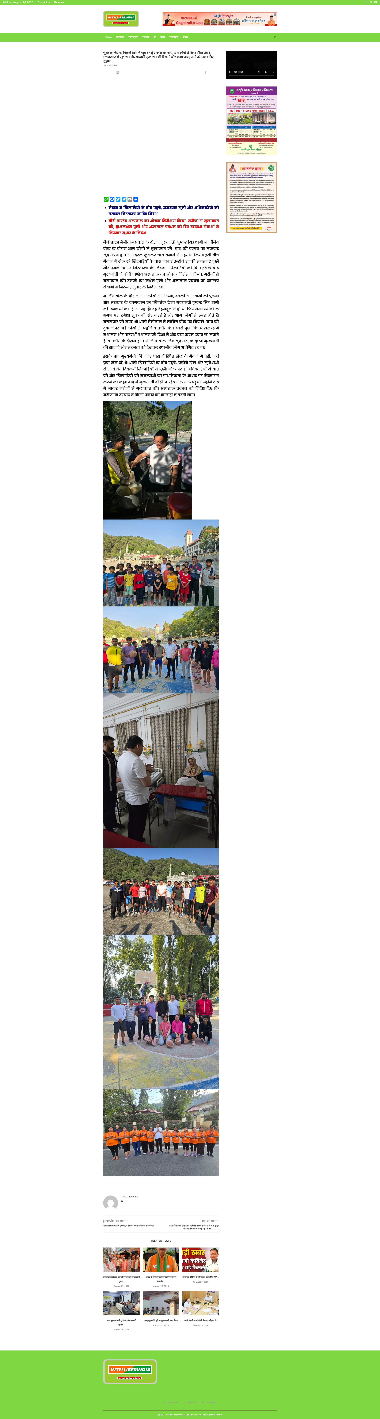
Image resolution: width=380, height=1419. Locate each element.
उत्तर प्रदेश (133, 37)
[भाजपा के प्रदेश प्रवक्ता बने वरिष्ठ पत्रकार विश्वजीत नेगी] (161, 1260)
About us (58, 2)
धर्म (154, 37)
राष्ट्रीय (145, 37)
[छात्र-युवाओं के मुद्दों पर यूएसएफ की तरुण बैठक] (161, 1303)
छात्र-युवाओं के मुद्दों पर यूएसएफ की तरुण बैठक (161, 1320)
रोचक (185, 37)
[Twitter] (371, 2)
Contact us (44, 2)
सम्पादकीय (173, 37)
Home (108, 37)
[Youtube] (375, 2)
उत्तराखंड (120, 37)
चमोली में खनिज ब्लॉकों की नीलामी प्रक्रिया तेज (200, 1320)
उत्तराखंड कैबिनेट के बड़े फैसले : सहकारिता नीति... (201, 1277)
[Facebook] (367, 2)
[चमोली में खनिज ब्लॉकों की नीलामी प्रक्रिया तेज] (200, 1303)
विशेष (162, 37)
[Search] (275, 37)
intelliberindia (129, 1197)
